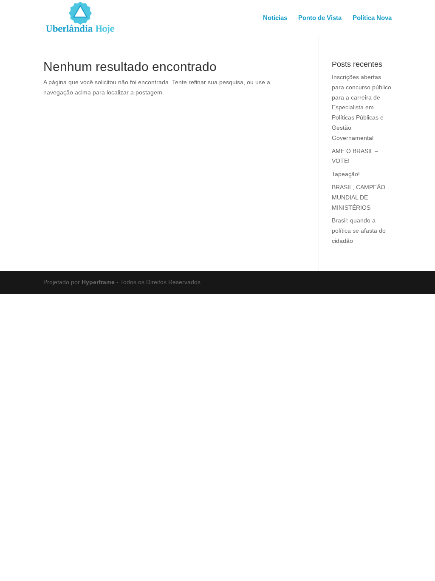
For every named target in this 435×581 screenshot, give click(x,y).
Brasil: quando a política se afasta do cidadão (359, 230)
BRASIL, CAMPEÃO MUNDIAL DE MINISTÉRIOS (358, 197)
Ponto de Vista (320, 18)
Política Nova (372, 18)
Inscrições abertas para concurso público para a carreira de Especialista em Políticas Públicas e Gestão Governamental (361, 107)
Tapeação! (346, 174)
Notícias (275, 18)
